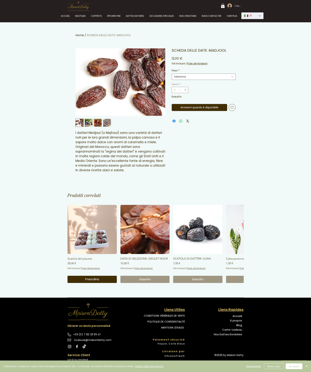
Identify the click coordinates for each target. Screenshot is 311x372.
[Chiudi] (307, 366)
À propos (236, 320)
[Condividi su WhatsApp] (181, 121)
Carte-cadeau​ (232, 330)
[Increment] (186, 90)
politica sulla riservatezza (149, 366)
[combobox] (204, 77)
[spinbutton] (180, 90)
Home (79, 35)
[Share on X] (188, 121)
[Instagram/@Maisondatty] (69, 346)
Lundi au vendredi (77, 359)
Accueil (237, 316)
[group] (155, 244)
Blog (239, 325)
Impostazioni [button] (253, 366)
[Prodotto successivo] (238, 229)
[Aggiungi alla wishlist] (232, 107)
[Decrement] (174, 90)
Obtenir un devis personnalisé (89, 326)
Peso (176, 70)
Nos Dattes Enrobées (228, 334)
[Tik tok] (84, 346)
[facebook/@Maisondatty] (77, 346)
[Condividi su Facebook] (174, 121)
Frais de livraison (197, 63)
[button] (223, 5)
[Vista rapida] (92, 229)
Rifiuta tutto (273, 366)
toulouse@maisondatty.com (93, 340)
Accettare (294, 366)
